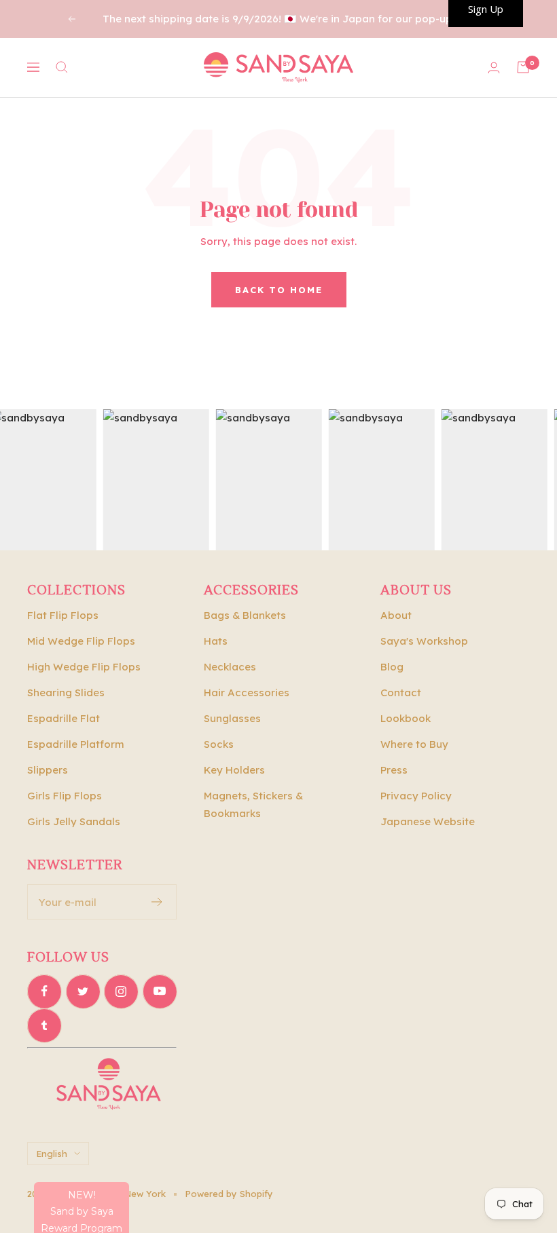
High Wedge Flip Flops (84, 666)
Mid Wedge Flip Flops (81, 640)
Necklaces (230, 666)
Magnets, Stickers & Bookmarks (253, 804)
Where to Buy (414, 744)
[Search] (62, 67)
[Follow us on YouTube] (160, 991)
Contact (400, 692)
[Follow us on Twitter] (83, 991)
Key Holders (234, 769)
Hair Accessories (246, 692)
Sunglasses (232, 718)
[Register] (157, 902)
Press (394, 769)
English (51, 1153)
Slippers (47, 769)
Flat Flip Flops (62, 615)
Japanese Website (427, 821)
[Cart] (523, 67)
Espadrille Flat (63, 718)
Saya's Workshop (424, 640)
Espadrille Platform (75, 744)
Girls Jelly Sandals (73, 821)
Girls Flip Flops (64, 795)
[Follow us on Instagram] (121, 991)
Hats (216, 640)
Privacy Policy (416, 795)
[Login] (494, 67)
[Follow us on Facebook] (44, 991)
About (396, 615)
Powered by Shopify (229, 1193)
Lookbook (405, 718)
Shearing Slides (66, 692)
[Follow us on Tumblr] (44, 1025)
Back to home (279, 289)
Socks (219, 744)
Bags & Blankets (245, 615)
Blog (391, 666)
